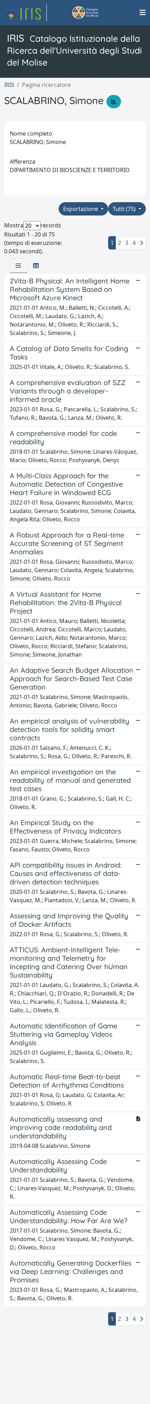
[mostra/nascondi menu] (143, 12)
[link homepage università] (93, 12)
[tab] (18, 265)
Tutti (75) (125, 209)
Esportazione (81, 209)
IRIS (9, 85)
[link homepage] (25, 12)
